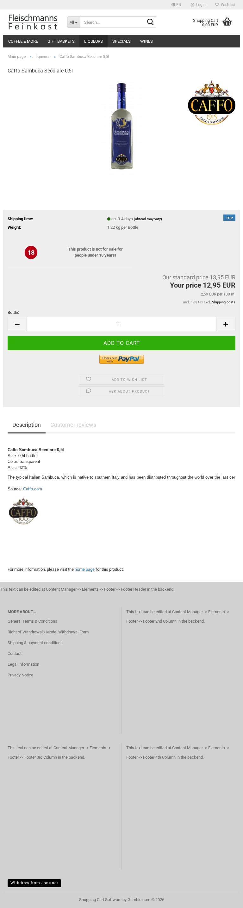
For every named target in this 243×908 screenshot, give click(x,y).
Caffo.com (32, 489)
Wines (146, 41)
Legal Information (23, 664)
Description (26, 424)
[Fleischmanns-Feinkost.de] (33, 22)
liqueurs (93, 41)
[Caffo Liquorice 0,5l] (121, 127)
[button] (176, 4)
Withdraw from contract (34, 883)
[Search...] (150, 22)
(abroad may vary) (148, 219)
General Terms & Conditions (32, 621)
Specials (121, 41)
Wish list (227, 5)
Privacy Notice (20, 675)
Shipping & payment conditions (35, 642)
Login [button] (200, 5)
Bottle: (13, 312)
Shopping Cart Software (100, 899)
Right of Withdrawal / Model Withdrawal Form (48, 632)
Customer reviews (73, 424)
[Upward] (225, 898)
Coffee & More (23, 41)
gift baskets (61, 41)
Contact (15, 653)
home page (85, 569)
